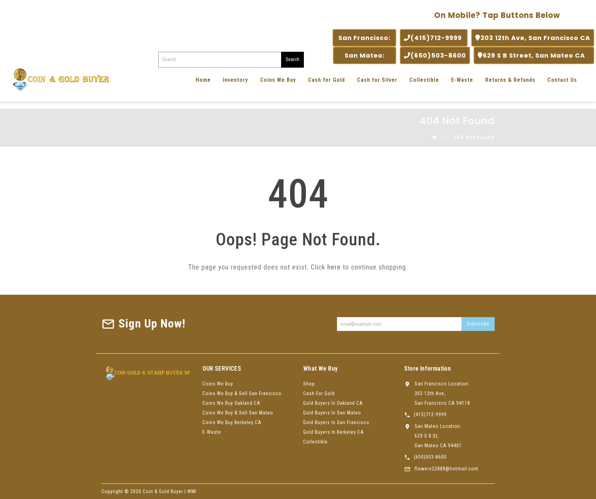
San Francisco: (364, 37)
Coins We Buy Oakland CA (231, 403)
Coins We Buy (278, 80)
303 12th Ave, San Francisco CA (535, 37)
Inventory (235, 80)
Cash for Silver (377, 80)
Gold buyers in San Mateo (332, 412)
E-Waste (462, 80)
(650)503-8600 (438, 55)
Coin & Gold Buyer (163, 491)
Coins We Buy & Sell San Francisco (241, 393)
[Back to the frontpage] (435, 137)
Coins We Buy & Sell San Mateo (237, 412)
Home (203, 80)
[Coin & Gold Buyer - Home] (58, 79)
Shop (309, 384)
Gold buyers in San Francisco (336, 422)
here (334, 267)
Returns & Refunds (510, 80)
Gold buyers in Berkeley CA (333, 432)
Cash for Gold (326, 80)
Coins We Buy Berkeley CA (231, 422)
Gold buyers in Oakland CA (333, 403)
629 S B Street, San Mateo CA (536, 55)
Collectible (424, 80)
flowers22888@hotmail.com (446, 468)
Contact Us (562, 80)
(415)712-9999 (437, 37)
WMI (192, 491)
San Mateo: (365, 55)
